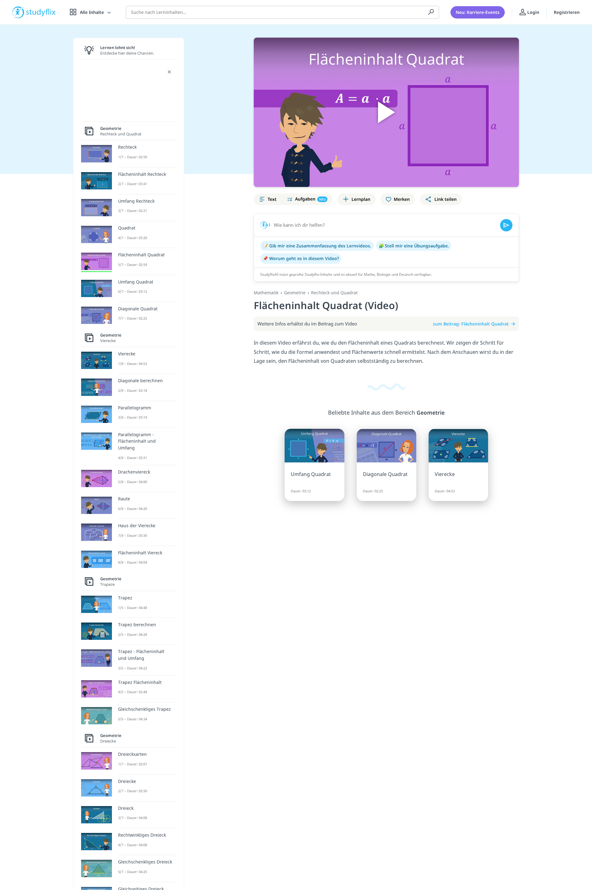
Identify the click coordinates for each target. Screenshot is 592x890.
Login (532, 12)
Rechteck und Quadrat (334, 293)
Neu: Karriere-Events (478, 12)
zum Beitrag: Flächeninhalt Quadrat (471, 324)
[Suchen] (431, 12)
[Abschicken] (506, 225)
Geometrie (295, 293)
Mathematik (266, 293)
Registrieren (567, 12)
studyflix (41, 12)
